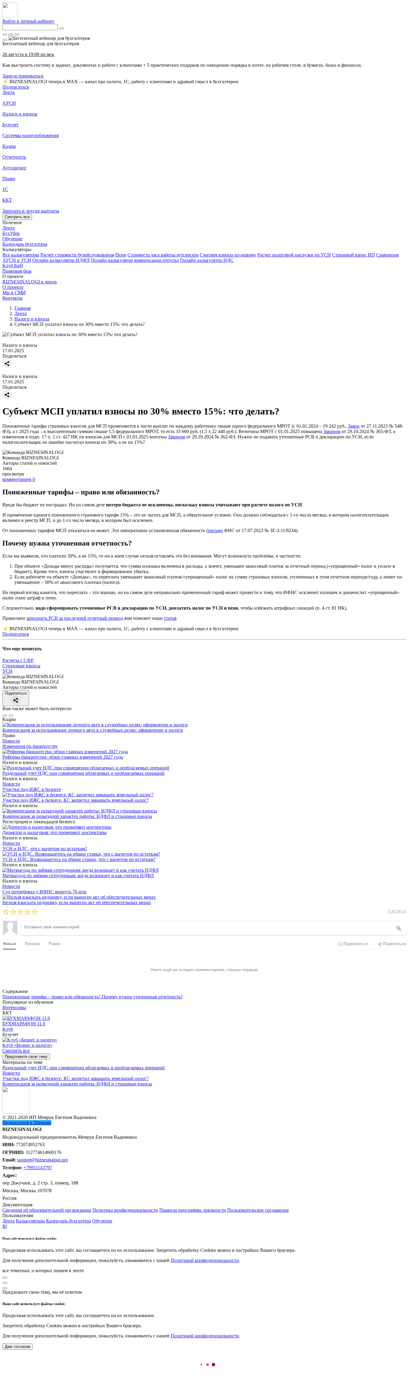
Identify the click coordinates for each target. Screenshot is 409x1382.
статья (170, 618)
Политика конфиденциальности (125, 1210)
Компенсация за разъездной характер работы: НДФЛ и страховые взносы (77, 816)
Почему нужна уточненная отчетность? (142, 996)
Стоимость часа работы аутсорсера (163, 254)
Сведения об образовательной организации (46, 1210)
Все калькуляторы (20, 254)
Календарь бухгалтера (68, 1220)
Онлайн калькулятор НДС (207, 260)
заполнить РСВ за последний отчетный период (74, 618)
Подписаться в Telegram (26, 1122)
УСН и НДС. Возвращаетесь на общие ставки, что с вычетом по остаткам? (78, 859)
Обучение (102, 1220)
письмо (215, 530)
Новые (9, 943)
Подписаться (15, 86)
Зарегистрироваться (22, 75)
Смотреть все (17, 217)
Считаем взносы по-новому (228, 254)
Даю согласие (17, 1346)
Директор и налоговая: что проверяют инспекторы (54, 832)
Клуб (7, 1029)
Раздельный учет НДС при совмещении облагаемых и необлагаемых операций (83, 773)
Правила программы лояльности (192, 1210)
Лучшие (32, 943)
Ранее (54, 943)
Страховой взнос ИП (353, 254)
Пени (120, 254)
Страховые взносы (21, 665)
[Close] (10, 34)
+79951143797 (37, 1167)
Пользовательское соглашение (258, 1210)
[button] (204, 249)
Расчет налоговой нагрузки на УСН (294, 254)
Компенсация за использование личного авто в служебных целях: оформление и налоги (92, 730)
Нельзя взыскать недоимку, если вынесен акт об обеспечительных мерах (76, 902)
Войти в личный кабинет (28, 21)
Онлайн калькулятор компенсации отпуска (135, 260)
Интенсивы (14, 1007)
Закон (354, 426)
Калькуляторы (30, 1220)
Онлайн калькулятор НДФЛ (61, 260)
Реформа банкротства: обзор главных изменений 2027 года (62, 757)
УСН (7, 671)
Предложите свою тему (26, 1056)
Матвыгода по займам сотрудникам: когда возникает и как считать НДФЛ (78, 875)
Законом (331, 431)
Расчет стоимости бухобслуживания (77, 254)
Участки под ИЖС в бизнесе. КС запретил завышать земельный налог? (75, 800)
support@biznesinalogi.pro (42, 1159)
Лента (8, 92)
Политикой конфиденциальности (205, 1260)
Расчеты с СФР (18, 660)
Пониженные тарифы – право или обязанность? (52, 996)
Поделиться (16, 693)
